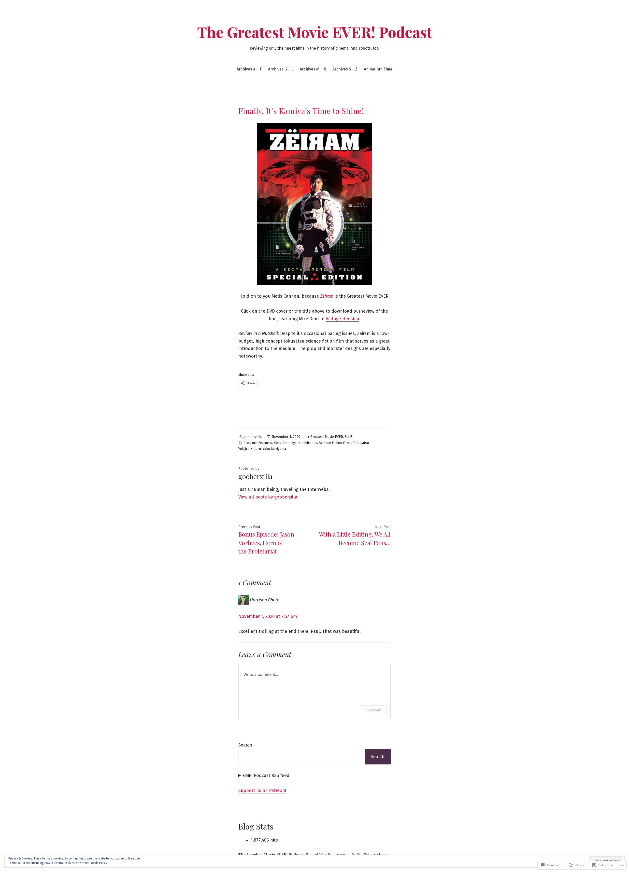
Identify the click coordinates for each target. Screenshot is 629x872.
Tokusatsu (361, 443)
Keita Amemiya (285, 443)
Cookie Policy (98, 863)
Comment (373, 710)
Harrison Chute (264, 600)
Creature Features (257, 443)
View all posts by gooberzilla (267, 497)
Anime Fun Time (378, 69)
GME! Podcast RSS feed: (267, 775)
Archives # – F (249, 69)
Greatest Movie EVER (326, 437)
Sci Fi (349, 437)
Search (245, 745)
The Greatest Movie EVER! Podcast (314, 32)
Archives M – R (313, 69)
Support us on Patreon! (262, 790)
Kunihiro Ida (307, 443)
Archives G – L (280, 69)
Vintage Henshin (342, 318)
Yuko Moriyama (274, 449)
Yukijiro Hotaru (249, 449)
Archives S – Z (344, 69)
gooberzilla (252, 437)
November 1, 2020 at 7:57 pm (267, 616)
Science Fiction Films (335, 443)
